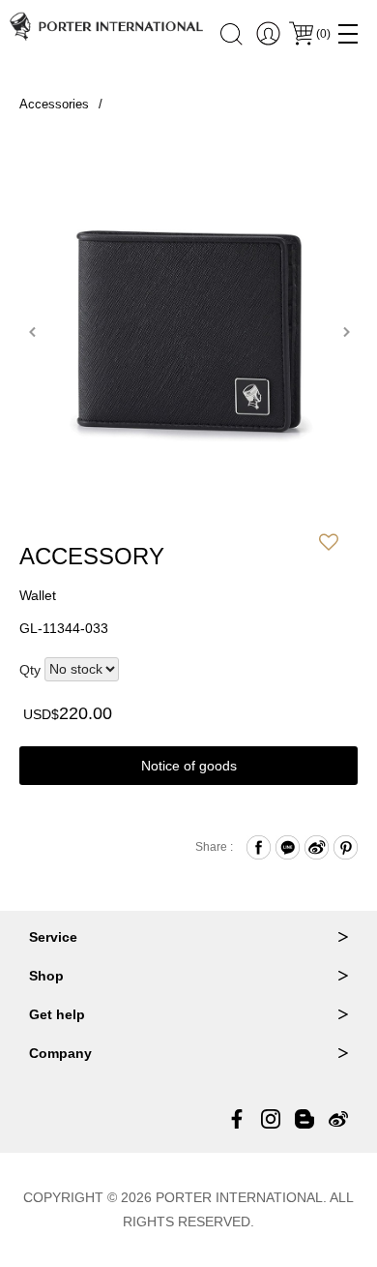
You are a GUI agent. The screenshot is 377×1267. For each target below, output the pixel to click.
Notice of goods (189, 765)
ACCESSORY (91, 556)
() (323, 34)
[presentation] (31, 332)
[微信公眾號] (304, 1119)
